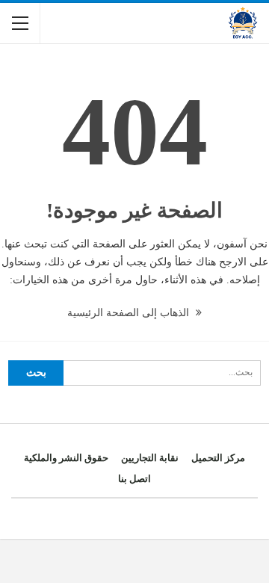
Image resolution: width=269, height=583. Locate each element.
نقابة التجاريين (150, 457)
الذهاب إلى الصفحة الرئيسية (129, 312)
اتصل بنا (134, 478)
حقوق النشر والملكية (66, 457)
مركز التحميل (218, 457)
